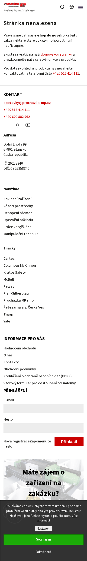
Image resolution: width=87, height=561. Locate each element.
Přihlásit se (69, 442)
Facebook (17, 125)
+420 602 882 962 (16, 116)
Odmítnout (44, 552)
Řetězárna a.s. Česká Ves (23, 307)
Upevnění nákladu (18, 219)
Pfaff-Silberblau (16, 293)
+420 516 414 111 (66, 73)
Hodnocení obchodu (19, 348)
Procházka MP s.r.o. (19, 300)
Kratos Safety (14, 272)
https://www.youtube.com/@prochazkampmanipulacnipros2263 (27, 125)
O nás (8, 355)
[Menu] (81, 7)
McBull (8, 279)
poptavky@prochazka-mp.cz (27, 102)
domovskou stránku (56, 54)
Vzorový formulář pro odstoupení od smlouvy (39, 383)
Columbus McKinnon (19, 265)
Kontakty (11, 362)
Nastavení (43, 528)
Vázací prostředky (18, 206)
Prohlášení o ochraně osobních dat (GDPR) (37, 376)
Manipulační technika (21, 233)
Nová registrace (16, 441)
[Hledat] (62, 7)
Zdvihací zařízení (17, 199)
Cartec (9, 258)
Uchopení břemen (17, 213)
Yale (6, 321)
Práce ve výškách (17, 226)
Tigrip (8, 314)
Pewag (9, 286)
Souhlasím (43, 539)
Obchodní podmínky (19, 369)
